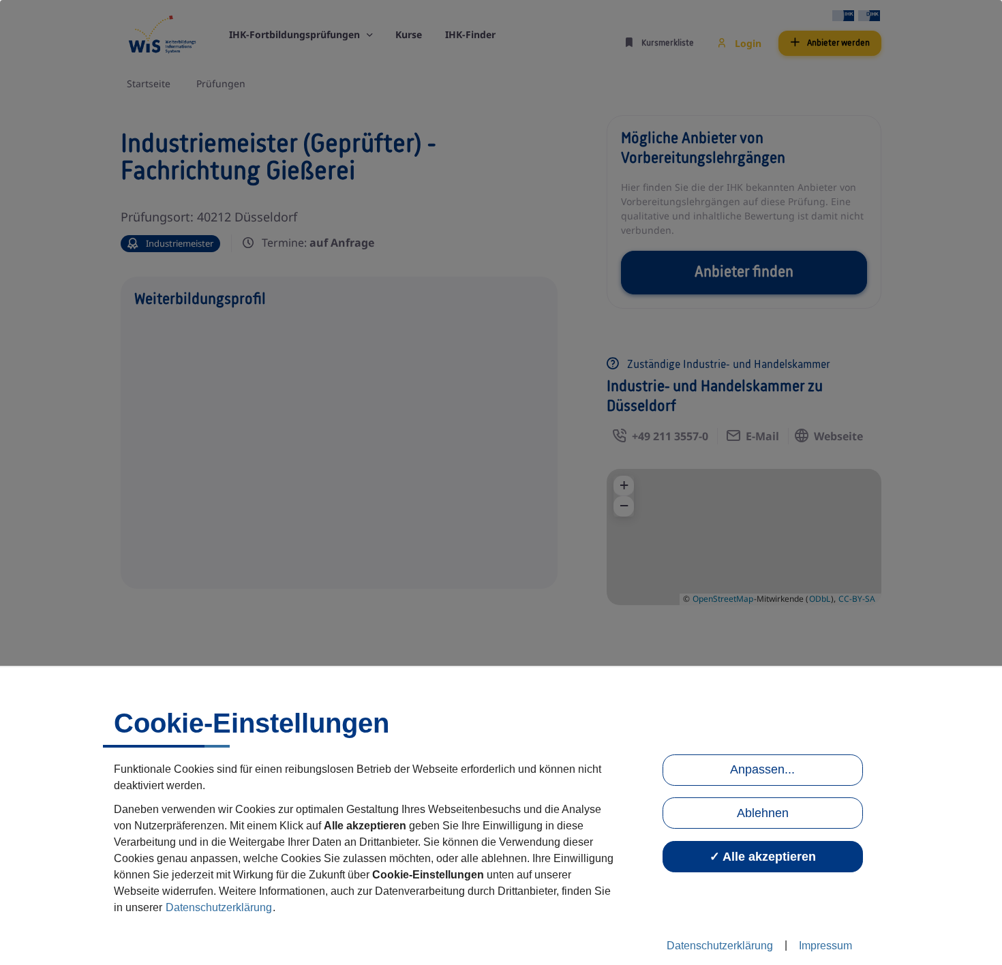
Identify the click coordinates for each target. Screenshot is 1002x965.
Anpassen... (762, 769)
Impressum (825, 945)
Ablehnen (763, 813)
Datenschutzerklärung (219, 907)
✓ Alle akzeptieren (763, 856)
